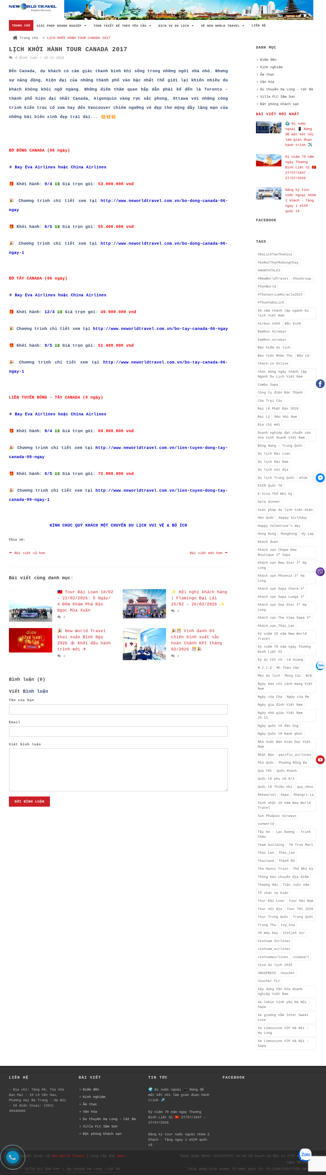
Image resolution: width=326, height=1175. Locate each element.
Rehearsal (267, 795)
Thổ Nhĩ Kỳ (303, 869)
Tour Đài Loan (271, 901)
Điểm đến (268, 60)
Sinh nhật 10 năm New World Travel (284, 805)
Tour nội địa (270, 909)
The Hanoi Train (273, 869)
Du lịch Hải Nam (273, 462)
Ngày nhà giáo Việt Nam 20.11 (280, 715)
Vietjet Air (294, 933)
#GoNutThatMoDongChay (278, 263)
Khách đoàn (268, 542)
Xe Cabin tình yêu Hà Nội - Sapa (284, 1004)
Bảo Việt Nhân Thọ (275, 356)
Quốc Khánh (287, 771)
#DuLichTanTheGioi (275, 254)
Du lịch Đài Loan (274, 454)
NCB (309, 676)
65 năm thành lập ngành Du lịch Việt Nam (283, 313)
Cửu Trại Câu (270, 401)
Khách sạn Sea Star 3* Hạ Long (282, 607)
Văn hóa (267, 82)
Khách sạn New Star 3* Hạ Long (282, 565)
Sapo (121, 1156)
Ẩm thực (267, 74)
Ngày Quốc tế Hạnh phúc (280, 734)
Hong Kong (267, 534)
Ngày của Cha (270, 697)
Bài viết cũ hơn (28, 553)
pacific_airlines (295, 755)
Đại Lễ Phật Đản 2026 (278, 409)
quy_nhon (305, 787)
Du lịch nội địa (273, 470)
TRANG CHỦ (21, 25)
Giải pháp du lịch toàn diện (285, 510)
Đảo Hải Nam (286, 417)
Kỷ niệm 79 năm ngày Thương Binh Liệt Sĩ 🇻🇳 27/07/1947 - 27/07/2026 (300, 167)
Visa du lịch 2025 (275, 965)
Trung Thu (267, 925)
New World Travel (68, 1156)
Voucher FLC (269, 981)
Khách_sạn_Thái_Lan (276, 626)
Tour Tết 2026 (300, 909)
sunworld (266, 824)
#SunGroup (302, 279)
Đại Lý (264, 417)
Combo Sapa (268, 385)
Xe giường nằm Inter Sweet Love (283, 1017)
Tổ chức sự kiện (273, 893)
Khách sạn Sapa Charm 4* (281, 589)
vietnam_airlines (274, 949)
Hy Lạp (308, 534)
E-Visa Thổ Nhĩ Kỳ (275, 494)
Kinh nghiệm (271, 67)
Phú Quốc (266, 763)
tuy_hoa (288, 925)
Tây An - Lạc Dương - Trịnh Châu (284, 834)
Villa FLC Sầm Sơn (277, 97)
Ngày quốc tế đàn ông (278, 726)
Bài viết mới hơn (207, 553)
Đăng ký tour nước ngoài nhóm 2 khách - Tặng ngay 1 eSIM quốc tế (300, 200)
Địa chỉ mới (269, 425)
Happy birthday (293, 518)
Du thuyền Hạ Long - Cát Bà (286, 89)
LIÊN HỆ (259, 25)
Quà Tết (265, 771)
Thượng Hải (268, 885)
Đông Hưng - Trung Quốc (280, 446)
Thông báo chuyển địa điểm (283, 877)
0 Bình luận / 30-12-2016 (38, 58)
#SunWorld (267, 286)
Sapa (285, 795)
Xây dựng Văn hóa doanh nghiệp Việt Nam (280, 991)
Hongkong (289, 534)
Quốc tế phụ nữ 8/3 (276, 779)
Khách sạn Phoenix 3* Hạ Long (281, 578)
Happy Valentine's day (279, 526)
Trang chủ (29, 38)
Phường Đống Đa (293, 763)
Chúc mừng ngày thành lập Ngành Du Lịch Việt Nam (282, 374)
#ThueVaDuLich (271, 302)
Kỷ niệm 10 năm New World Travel (282, 636)
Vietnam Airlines (274, 941)
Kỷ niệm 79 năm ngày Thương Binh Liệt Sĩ (284, 649)
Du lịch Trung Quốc (276, 478)
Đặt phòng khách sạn (279, 104)
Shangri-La (303, 795)
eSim (303, 478)
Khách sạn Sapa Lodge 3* (281, 597)
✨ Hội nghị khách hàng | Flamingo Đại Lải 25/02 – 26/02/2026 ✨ (199, 598)
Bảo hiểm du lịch (274, 348)
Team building (271, 845)
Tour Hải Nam (301, 901)
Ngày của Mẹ (298, 697)
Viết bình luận (25, 744)
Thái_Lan (287, 853)
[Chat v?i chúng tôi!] (320, 477)
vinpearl (301, 957)
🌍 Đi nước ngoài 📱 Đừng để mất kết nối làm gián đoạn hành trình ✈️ (299, 134)
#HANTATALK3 (269, 270)
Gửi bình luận (29, 802)
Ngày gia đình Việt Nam (280, 705)
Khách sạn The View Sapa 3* (284, 618)
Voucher (288, 973)
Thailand (266, 861)
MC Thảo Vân (288, 668)
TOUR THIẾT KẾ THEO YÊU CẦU (120, 26)
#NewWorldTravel (273, 279)
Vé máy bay (268, 933)
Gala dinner (269, 502)
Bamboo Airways (272, 331)
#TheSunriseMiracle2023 (280, 295)
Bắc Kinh (293, 324)
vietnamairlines (273, 957)
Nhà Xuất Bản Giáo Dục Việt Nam (284, 744)
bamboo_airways (272, 340)
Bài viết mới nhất (277, 114)
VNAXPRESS (267, 973)
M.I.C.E (265, 668)
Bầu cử (303, 356)
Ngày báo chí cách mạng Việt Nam (285, 686)
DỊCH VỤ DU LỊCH (174, 26)
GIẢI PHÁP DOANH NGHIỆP (60, 26)
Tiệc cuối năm (296, 885)
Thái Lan (266, 853)
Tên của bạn (21, 700)
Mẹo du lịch (269, 676)
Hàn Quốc (266, 518)
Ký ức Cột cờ (270, 660)
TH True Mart (301, 845)
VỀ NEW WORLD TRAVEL (221, 26)
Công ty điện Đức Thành (280, 393)
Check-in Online (273, 364)
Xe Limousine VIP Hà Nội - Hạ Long (283, 1030)
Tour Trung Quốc (273, 917)
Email (14, 722)
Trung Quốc (303, 917)
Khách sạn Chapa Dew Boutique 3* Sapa (277, 552)
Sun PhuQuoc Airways (277, 816)
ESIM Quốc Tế (270, 486)
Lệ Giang (295, 660)
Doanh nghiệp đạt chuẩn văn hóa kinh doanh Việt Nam (284, 435)
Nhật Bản (266, 755)
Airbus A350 (269, 324)
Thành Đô (287, 861)
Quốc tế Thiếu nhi (275, 787)
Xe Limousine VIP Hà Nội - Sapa (283, 1043)
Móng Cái (293, 676)
